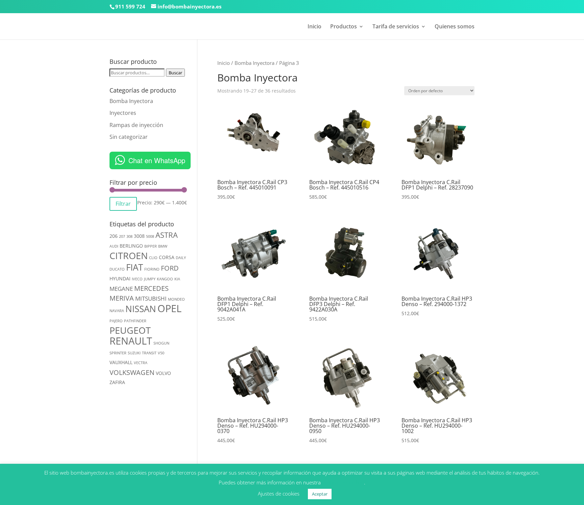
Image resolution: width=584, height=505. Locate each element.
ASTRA (166, 235)
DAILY (181, 257)
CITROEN (129, 255)
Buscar (175, 73)
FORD (170, 268)
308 (129, 236)
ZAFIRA (117, 382)
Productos (343, 27)
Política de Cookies (343, 482)
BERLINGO (131, 246)
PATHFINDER (135, 321)
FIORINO (152, 269)
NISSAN (140, 309)
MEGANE (121, 289)
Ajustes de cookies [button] (278, 493)
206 (114, 236)
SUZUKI (134, 353)
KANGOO (165, 279)
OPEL (169, 308)
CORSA (166, 257)
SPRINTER (118, 353)
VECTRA (140, 362)
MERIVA (122, 298)
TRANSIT (149, 353)
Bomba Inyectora (254, 62)
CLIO (153, 257)
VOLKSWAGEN (132, 372)
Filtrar (123, 203)
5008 (150, 236)
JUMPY (149, 279)
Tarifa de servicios (395, 27)
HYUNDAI (120, 278)
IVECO (137, 279)
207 (122, 236)
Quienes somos (454, 27)
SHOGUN (161, 343)
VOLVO (163, 373)
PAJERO (116, 321)
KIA (177, 279)
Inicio (314, 27)
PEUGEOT (130, 330)
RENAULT (131, 341)
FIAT (134, 267)
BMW (162, 246)
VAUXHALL (121, 362)
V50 (161, 353)
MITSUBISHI (151, 298)
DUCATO (117, 269)
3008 (139, 236)
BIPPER (150, 246)
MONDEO (176, 299)
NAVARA (117, 310)
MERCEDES (151, 288)
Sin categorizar (129, 137)
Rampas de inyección (136, 125)
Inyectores (123, 113)
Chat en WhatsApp (156, 160)
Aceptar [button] (319, 494)
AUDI (114, 246)
